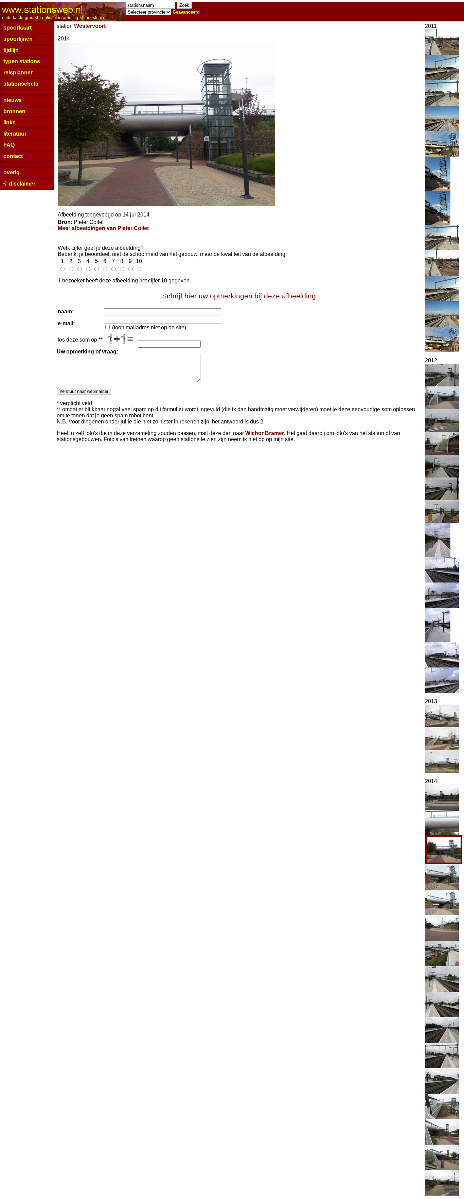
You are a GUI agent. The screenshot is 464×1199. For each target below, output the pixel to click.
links (9, 122)
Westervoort (90, 26)
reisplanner (18, 72)
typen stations (21, 61)
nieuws (12, 100)
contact (13, 156)
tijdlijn (11, 50)
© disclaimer (19, 184)
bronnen (14, 111)
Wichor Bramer (264, 433)
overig (11, 172)
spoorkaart (17, 28)
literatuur (14, 134)
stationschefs (20, 84)
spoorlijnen (18, 39)
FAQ (9, 145)
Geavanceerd (186, 12)
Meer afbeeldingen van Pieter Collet (103, 228)
